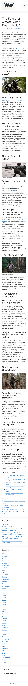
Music (3, 625)
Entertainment (6, 586)
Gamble (4, 595)
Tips (3, 650)
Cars (3, 570)
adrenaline (7, 501)
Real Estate (5, 637)
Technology (5, 648)
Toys (3, 653)
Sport (3, 643)
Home (3, 607)
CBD (3, 572)
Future (16, 501)
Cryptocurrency (6, 579)
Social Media (5, 641)
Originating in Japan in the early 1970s (12, 101)
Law (3, 616)
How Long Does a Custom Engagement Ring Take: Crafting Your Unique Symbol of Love (13, 511)
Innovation (21, 501)
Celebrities (5, 574)
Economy (4, 581)
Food (3, 593)
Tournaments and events (9, 190)
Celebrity (4, 577)
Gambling (4, 597)
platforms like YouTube (14, 204)
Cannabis (4, 567)
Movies (4, 623)
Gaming (4, 600)
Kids (3, 613)
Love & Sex (5, 620)
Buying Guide (5, 565)
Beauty (4, 558)
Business (4, 563)
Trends (4, 503)
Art (3, 554)
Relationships (5, 639)
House (4, 609)
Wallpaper (4, 660)
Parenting (4, 630)
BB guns (18, 48)
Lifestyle (4, 618)
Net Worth (5, 627)
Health (4, 604)
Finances (4, 590)
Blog (5, 499)
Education (4, 584)
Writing (4, 662)
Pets (3, 632)
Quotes (4, 634)
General (4, 602)
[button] (20, 6)
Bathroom (4, 556)
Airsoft (12, 501)
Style (3, 646)
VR (3, 442)
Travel (3, 655)
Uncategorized (6, 657)
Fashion (4, 588)
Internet (4, 611)
